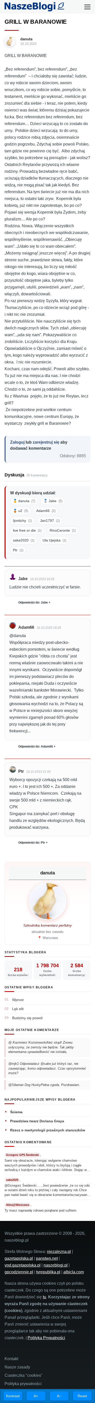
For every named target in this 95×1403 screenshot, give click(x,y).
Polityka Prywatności (46, 1338)
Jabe (23, 579)
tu (44, 1297)
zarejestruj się (46, 442)
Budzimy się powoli (27, 1018)
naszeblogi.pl (56, 1265)
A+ (36, 1396)
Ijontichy (22, 521)
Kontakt (11, 1359)
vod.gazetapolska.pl (23, 1265)
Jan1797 (50, 521)
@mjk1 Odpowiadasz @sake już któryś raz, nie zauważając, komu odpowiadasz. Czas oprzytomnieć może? (47, 1068)
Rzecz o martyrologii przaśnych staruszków (47, 1130)
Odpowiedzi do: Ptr (31, 842)
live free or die (27, 530)
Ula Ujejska (54, 540)
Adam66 (45, 511)
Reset (82, 1396)
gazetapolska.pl (19, 1258)
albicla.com (73, 1272)
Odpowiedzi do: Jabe (33, 602)
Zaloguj (17, 442)
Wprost (18, 1000)
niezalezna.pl (59, 1251)
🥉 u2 (20, 511)
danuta (26, 39)
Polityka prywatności (23, 1384)
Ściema (16, 1112)
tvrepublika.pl (48, 1272)
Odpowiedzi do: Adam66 (35, 746)
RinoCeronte (63, 530)
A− (59, 1396)
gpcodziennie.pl (19, 1272)
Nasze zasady (17, 1367)
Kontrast (13, 1396)
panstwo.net (47, 1258)
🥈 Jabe (52, 501)
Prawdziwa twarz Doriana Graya (37, 1121)
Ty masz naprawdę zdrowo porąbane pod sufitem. (41, 1210)
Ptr (18, 550)
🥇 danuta (24, 501)
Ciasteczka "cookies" (24, 1375)
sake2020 (23, 540)
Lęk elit (18, 1009)
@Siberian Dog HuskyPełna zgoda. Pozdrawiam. (44, 1085)
